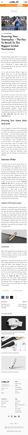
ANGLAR (3, 381)
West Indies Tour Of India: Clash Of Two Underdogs (5, 306)
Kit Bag (16, 385)
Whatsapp (3, 403)
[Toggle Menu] (2, 2)
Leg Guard (17, 392)
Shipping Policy (18, 412)
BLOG (3, 393)
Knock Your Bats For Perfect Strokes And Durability (22, 306)
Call (2, 404)
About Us (17, 403)
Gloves (16, 391)
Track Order (17, 401)
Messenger (3, 406)
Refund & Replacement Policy (20, 405)
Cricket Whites (18, 387)
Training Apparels (18, 389)
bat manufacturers (7, 33)
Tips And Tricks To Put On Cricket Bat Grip (10, 353)
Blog (14, 11)
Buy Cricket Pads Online (18, 290)
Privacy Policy (18, 410)
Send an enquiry (4, 401)
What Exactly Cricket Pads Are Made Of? (10, 372)
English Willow (18, 383)
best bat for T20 (6, 290)
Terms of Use (17, 408)
